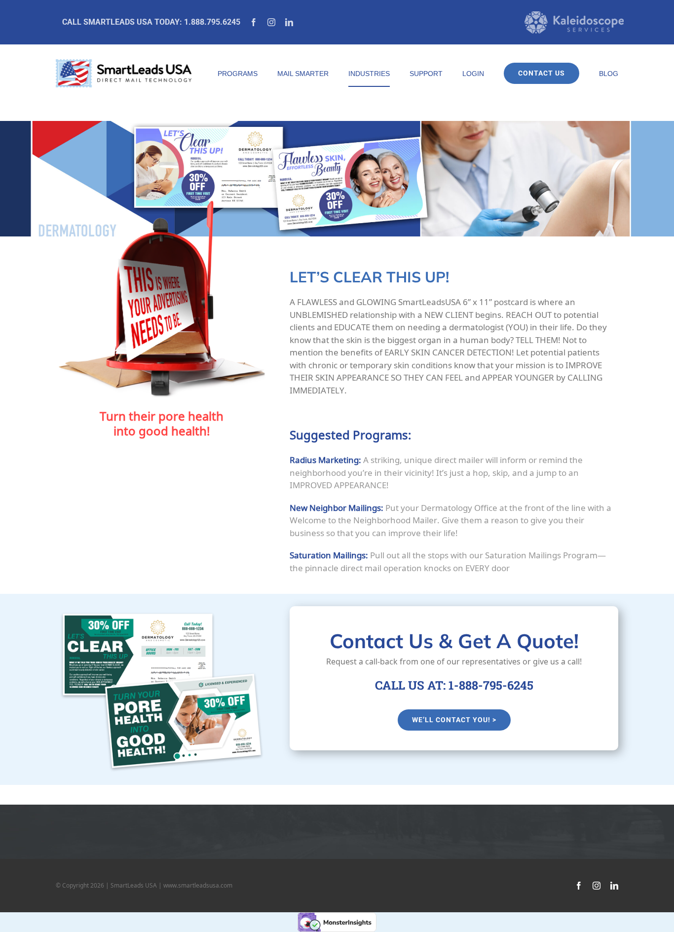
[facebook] (254, 22)
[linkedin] (289, 22)
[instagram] (271, 22)
